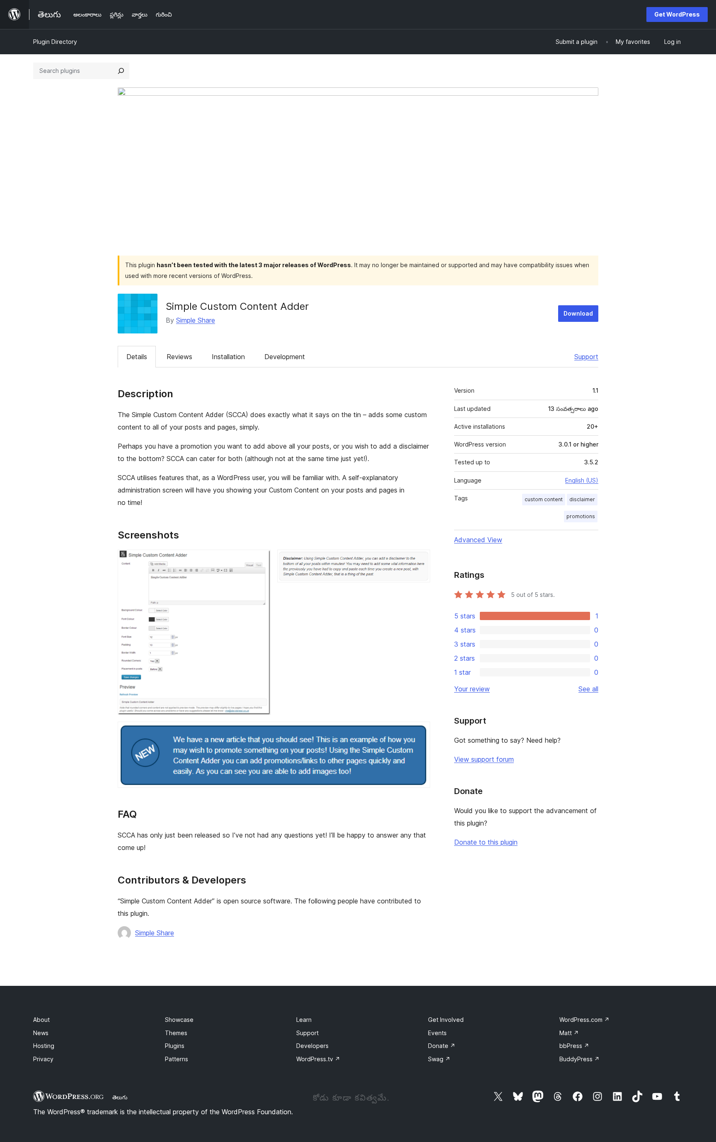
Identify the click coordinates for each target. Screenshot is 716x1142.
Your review (472, 689)
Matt (569, 1032)
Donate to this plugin (486, 842)
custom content (544, 499)
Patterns (176, 1058)
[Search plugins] (121, 71)
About (41, 1019)
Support (586, 356)
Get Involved (446, 1019)
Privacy (43, 1058)
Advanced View (478, 540)
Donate (441, 1045)
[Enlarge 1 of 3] (259, 561)
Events (437, 1032)
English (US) (581, 480)
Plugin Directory (55, 41)
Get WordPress (677, 14)
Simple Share (195, 320)
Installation (228, 356)
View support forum (484, 759)
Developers (312, 1045)
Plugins (174, 1045)
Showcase (179, 1019)
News (40, 1032)
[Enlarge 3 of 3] (419, 733)
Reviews (179, 356)
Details (136, 356)
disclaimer (582, 499)
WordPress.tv (318, 1058)
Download (578, 313)
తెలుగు (120, 1097)
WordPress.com (584, 1019)
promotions (580, 516)
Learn (304, 1019)
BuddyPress (579, 1058)
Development (284, 356)
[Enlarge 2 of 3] (419, 561)
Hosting (43, 1045)
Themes (176, 1032)
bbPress (574, 1045)
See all (588, 689)
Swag (439, 1058)
